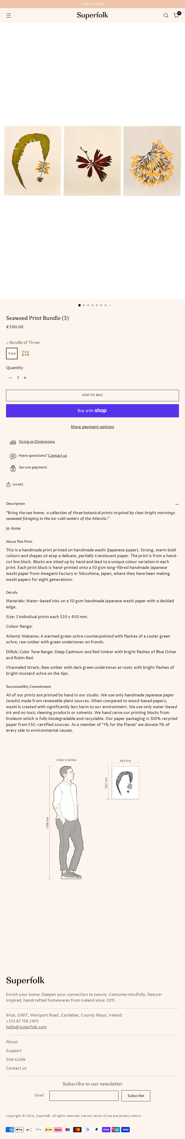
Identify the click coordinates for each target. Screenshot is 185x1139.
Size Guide (16, 1059)
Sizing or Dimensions (37, 441)
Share (17, 485)
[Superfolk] (92, 15)
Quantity (14, 368)
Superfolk (43, 1116)
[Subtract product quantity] (10, 378)
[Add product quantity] (25, 378)
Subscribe (135, 1095)
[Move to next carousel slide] (175, 922)
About (12, 1042)
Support (14, 1051)
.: (22, 342)
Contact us (57, 455)
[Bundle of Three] (12, 353)
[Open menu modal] (8, 15)
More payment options (92, 427)
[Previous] (64, 4)
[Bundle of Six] (25, 353)
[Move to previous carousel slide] (164, 923)
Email (39, 1095)
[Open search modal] (166, 15)
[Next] (120, 4)
